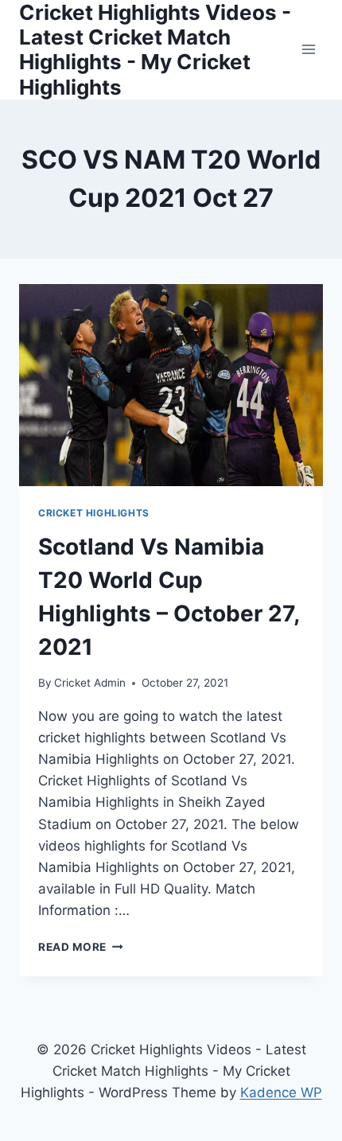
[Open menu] (308, 49)
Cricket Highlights (94, 513)
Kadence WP (281, 1092)
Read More (80, 946)
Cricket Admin (90, 682)
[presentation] (171, 385)
